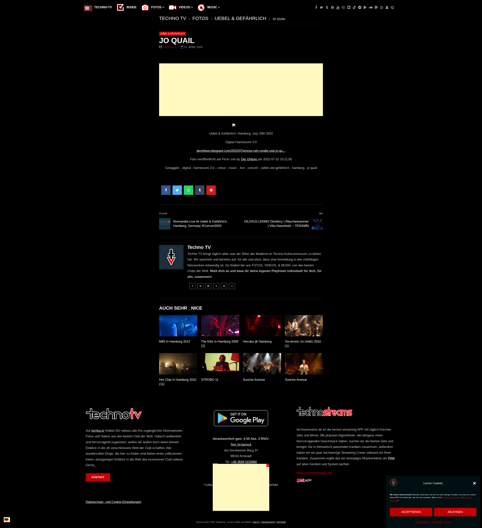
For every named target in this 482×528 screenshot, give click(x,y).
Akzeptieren (411, 512)
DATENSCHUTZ (268, 522)
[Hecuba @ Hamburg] (262, 326)
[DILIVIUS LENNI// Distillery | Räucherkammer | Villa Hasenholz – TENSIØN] (317, 223)
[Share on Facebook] (166, 190)
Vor (321, 213)
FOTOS (200, 18)
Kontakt (447, 522)
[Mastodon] (376, 7)
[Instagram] (343, 7)
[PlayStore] (365, 7)
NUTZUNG (281, 522)
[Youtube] (338, 7)
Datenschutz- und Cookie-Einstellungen (113, 502)
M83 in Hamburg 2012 (174, 341)
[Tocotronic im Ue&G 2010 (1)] (304, 326)
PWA (391, 458)
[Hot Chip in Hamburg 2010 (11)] (178, 364)
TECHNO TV (172, 18)
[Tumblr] (327, 7)
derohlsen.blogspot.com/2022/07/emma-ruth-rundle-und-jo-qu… (241, 151)
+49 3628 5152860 (244, 462)
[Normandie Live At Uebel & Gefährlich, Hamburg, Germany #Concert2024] (164, 223)
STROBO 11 (209, 379)
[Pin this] (211, 190)
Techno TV (170, 47)
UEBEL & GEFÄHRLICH (240, 18)
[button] (474, 483)
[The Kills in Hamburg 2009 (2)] (220, 326)
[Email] (232, 286)
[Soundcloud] (370, 7)
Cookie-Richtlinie (422, 522)
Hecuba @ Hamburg (257, 341)
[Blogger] (349, 7)
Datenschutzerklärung (451, 498)
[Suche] (392, 7)
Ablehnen (455, 512)
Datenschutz (436, 522)
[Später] (381, 7)
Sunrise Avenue (254, 379)
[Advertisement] (241, 89)
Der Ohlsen (249, 159)
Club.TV (256, 522)
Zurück (163, 213)
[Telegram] (359, 7)
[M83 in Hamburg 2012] (178, 326)
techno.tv (97, 430)
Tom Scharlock (240, 444)
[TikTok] (354, 7)
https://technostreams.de (314, 473)
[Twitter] (321, 7)
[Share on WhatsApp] (188, 190)
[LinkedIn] (208, 286)
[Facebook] (316, 7)
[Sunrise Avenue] (262, 364)
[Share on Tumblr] (199, 190)
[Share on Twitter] (177, 190)
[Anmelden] (387, 7)
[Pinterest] (332, 7)
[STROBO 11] (220, 364)
